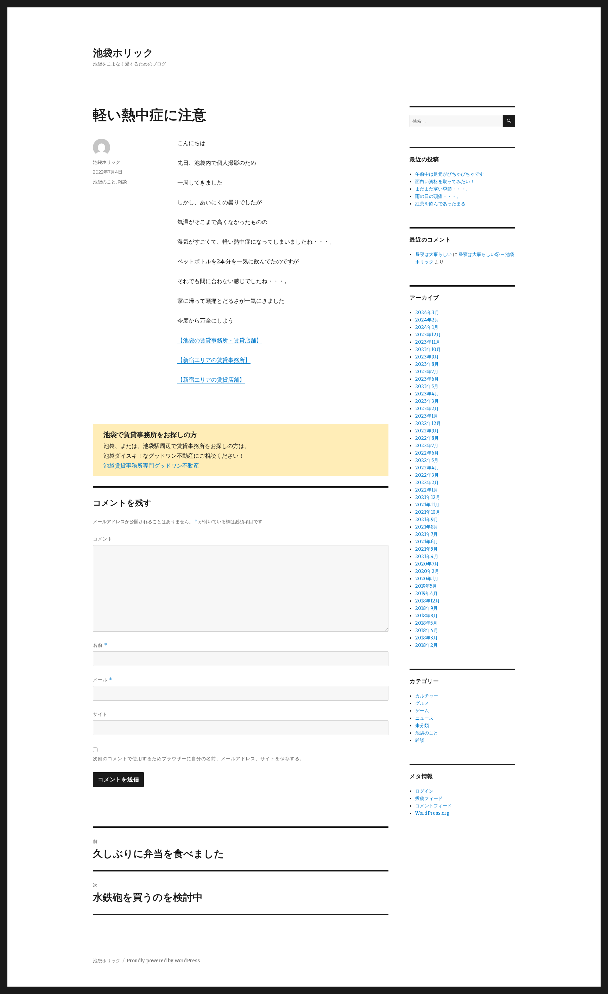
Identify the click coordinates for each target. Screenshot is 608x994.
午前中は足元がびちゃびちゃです (449, 174)
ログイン (424, 791)
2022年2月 (427, 483)
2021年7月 (426, 534)
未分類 (422, 726)
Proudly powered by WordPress (163, 961)
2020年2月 (427, 571)
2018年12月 (427, 601)
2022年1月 (426, 490)
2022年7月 (426, 446)
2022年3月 (427, 475)
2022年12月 (428, 423)
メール (102, 680)
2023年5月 (426, 386)
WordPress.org (432, 813)
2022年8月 (427, 438)
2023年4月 (427, 394)
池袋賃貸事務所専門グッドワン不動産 (151, 465)
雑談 (122, 182)
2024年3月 (427, 312)
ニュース (424, 718)
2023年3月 (427, 401)
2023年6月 (427, 379)
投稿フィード (429, 798)
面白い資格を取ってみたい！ (445, 182)
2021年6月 (426, 542)
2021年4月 (426, 556)
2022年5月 (426, 460)
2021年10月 (427, 512)
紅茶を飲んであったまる (440, 204)
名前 (100, 645)
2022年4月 (427, 468)
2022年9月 (427, 431)
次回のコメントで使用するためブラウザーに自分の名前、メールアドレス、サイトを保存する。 (199, 758)
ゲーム (422, 711)
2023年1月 (426, 416)
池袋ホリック (123, 53)
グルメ (422, 703)
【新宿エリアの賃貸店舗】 (211, 379)
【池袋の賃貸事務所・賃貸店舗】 (219, 340)
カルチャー (426, 696)
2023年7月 (426, 372)
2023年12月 (428, 335)
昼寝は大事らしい (433, 254)
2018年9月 (426, 608)
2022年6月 (427, 453)
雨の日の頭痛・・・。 (438, 196)
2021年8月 (426, 527)
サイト (100, 714)
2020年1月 (426, 579)
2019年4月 (426, 593)
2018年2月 (426, 645)
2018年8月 (426, 616)
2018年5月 (426, 623)
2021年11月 (427, 505)
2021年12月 (427, 497)
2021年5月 (426, 549)
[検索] (509, 121)
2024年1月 (426, 327)
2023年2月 (427, 409)
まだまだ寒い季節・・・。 (442, 189)
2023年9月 (427, 357)
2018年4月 (426, 630)
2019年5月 (426, 586)
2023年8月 (427, 364)
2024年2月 (427, 320)
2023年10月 (428, 349)
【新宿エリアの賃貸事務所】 (214, 359)
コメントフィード (433, 806)
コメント (103, 539)
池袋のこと (104, 182)
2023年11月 (427, 342)
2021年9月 (426, 520)
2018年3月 (426, 638)
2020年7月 (427, 564)
